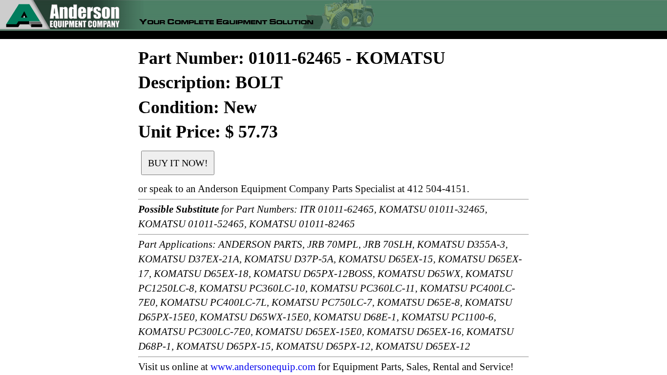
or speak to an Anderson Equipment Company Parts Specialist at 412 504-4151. (303, 189)
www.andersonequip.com (262, 367)
